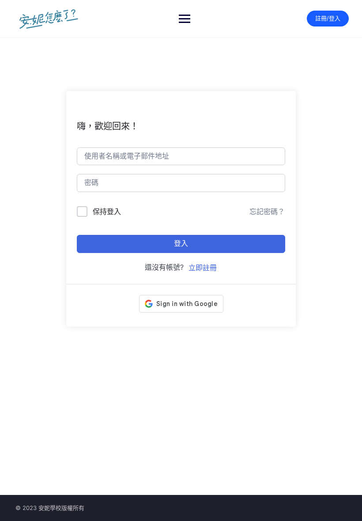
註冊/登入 (327, 18)
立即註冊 (203, 267)
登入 (181, 243)
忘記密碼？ (267, 211)
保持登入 (107, 211)
